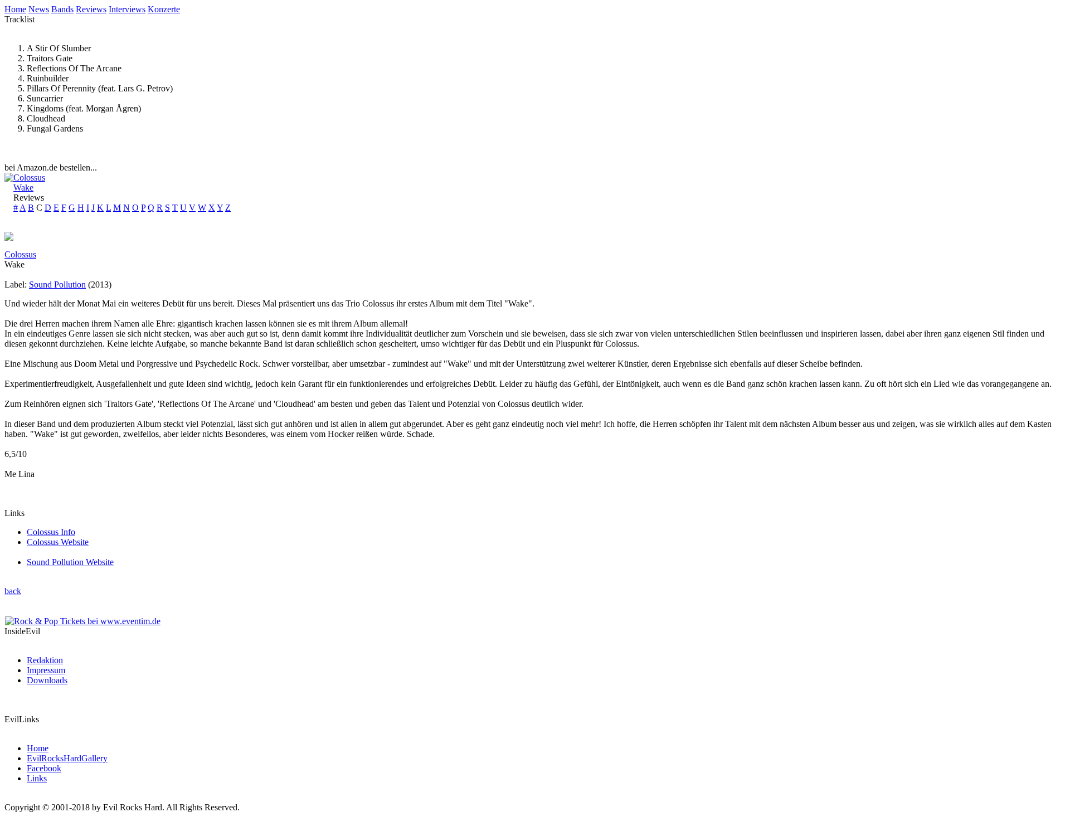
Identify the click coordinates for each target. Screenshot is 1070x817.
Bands (62, 9)
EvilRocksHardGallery (67, 758)
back (12, 591)
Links (37, 778)
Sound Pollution (57, 284)
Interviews (127, 9)
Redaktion (45, 660)
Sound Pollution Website (70, 562)
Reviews (91, 9)
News (38, 9)
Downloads (47, 680)
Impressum (46, 670)
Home (15, 9)
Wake (23, 187)
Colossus (29, 177)
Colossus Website (58, 542)
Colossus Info (51, 532)
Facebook (44, 768)
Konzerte (164, 9)
